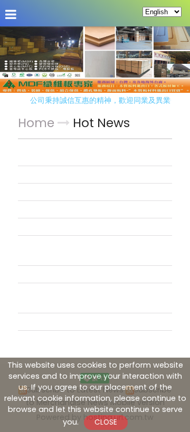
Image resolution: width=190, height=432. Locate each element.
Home (36, 122)
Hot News (101, 122)
